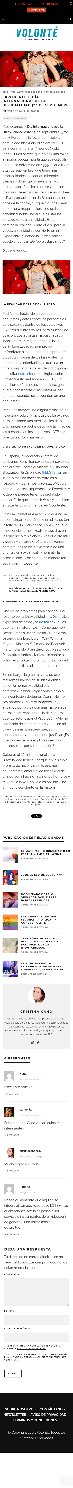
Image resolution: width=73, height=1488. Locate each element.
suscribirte (40, 1357)
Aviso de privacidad (48, 1415)
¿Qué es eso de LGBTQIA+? (41, 874)
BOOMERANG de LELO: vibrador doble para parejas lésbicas (39, 897)
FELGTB (49, 472)
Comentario (12, 1274)
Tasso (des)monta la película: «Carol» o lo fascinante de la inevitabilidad (39, 943)
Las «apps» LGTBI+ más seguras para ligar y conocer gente (39, 919)
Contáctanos (52, 1409)
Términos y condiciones (35, 1420)
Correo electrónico (17, 1328)
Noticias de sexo (55, 92)
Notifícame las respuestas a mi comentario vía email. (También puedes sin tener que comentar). (36, 1357)
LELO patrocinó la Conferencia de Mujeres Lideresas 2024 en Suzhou (42, 966)
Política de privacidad (31, 1349)
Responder (13, 1094)
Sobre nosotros (20, 1409)
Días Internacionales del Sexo (22, 92)
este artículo (28, 374)
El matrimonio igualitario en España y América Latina (45, 852)
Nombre (9, 1311)
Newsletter (15, 1415)
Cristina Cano (16, 111)
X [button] (71, 3)
